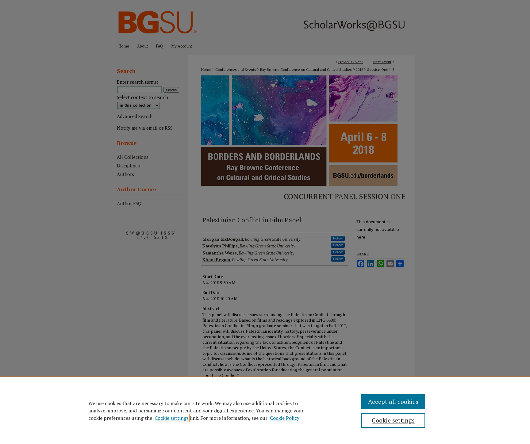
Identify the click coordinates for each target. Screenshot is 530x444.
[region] (265, 410)
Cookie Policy (284, 418)
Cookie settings (172, 418)
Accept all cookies (393, 401)
